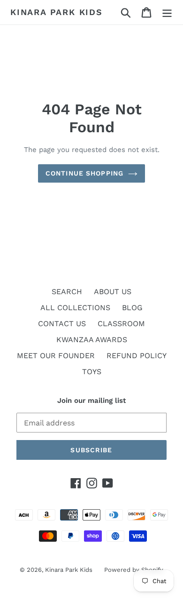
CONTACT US (62, 323)
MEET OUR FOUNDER (56, 355)
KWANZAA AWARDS (91, 339)
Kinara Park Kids (56, 12)
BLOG (132, 307)
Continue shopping (84, 173)
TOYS (91, 371)
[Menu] (167, 12)
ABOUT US (112, 291)
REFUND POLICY (137, 355)
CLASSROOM (121, 323)
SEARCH (67, 291)
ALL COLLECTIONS (75, 307)
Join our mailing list (91, 400)
